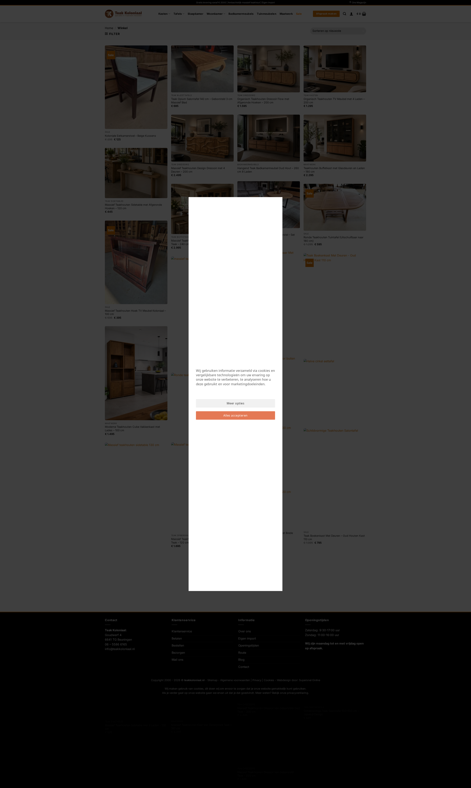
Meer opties (235, 403)
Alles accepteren (235, 415)
